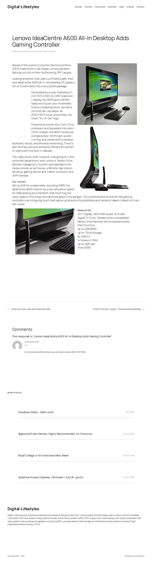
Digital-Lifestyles (23, 6)
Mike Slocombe (26, 51)
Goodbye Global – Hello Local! (36, 412)
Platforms (52, 51)
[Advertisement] (19, 115)
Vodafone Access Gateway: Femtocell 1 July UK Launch (50, 477)
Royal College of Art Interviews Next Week (43, 455)
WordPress (140, 556)
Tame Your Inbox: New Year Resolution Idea (30, 309)
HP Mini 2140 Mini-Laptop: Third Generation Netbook (117, 309)
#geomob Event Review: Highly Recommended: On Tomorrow (55, 433)
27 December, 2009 (32, 342)
